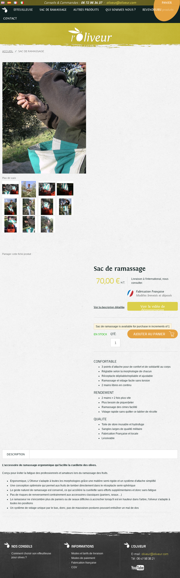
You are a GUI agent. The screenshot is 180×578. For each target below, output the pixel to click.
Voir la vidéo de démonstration (152, 308)
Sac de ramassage (53, 10)
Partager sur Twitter (44, 254)
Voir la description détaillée (109, 307)
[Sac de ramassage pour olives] (10, 189)
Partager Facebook (37, 254)
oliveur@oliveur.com (121, 2)
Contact (10, 18)
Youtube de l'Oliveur (137, 567)
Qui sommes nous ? (121, 10)
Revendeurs (151, 10)
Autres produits (86, 10)
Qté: (113, 334)
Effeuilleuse (23, 10)
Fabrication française (83, 562)
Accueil (5, 9)
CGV (74, 567)
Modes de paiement (83, 558)
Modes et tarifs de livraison (87, 553)
